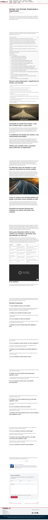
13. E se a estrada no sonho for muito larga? (19, 74)
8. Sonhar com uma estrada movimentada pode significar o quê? (23, 66)
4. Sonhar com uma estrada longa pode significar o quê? (21, 60)
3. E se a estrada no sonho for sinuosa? (18, 59)
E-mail (21, 480)
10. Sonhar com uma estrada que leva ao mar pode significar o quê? (24, 68)
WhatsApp (15, 2)
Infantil (23, 1)
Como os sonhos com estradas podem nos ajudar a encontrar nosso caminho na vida (24, 47)
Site (29, 480)
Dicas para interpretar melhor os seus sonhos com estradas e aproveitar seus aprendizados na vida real (24, 52)
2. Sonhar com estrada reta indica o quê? (19, 57)
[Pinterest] (35, 513)
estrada (13, 246)
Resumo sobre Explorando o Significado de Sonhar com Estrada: (21, 38)
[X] (37, 513)
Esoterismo (30, 0)
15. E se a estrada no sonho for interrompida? (19, 78)
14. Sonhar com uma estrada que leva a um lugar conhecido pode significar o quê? (23, 76)
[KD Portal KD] (4, 1)
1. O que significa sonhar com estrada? (18, 56)
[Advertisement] (24, 26)
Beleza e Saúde (15, 0)
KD (9, 6)
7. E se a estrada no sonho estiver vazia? (19, 64)
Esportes (11, 1)
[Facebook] (32, 513)
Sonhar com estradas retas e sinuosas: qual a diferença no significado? (22, 42)
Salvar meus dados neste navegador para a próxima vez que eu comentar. (21, 495)
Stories (19, 2)
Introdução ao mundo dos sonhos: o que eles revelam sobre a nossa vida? (23, 39)
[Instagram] (34, 513)
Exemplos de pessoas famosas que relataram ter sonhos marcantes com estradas (23, 49)
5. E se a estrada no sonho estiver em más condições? (21, 61)
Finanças (15, 1)
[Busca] (46, 2)
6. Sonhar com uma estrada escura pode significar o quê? (22, 63)
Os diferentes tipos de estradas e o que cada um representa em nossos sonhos (22, 44)
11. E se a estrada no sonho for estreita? (18, 70)
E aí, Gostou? (12, 53)
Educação (25, 0)
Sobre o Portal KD (5, 511)
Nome (12, 480)
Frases (19, 1)
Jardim (26, 1)
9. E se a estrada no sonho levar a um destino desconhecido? (22, 67)
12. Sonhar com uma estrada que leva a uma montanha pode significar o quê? (24, 72)
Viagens (10, 2)
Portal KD (32, 299)
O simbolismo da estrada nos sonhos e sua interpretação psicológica (22, 41)
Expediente (4, 510)
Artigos (10, 0)
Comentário (12, 484)
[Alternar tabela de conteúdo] (37, 37)
